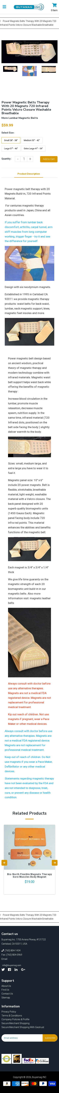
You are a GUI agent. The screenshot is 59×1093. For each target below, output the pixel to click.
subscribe (50, 1038)
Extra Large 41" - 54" (33, 148)
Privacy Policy (8, 1011)
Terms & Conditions (11, 1015)
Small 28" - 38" (11, 140)
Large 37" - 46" (11, 148)
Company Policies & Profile (15, 1019)
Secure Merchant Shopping (15, 1023)
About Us (6, 986)
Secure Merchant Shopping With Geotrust (22, 1027)
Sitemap (5, 997)
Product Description (29, 173)
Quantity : (6, 158)
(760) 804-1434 (12, 950)
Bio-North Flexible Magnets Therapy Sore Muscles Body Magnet (29, 875)
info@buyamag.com (11, 965)
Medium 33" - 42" (32, 140)
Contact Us (7, 993)
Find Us (5, 989)
